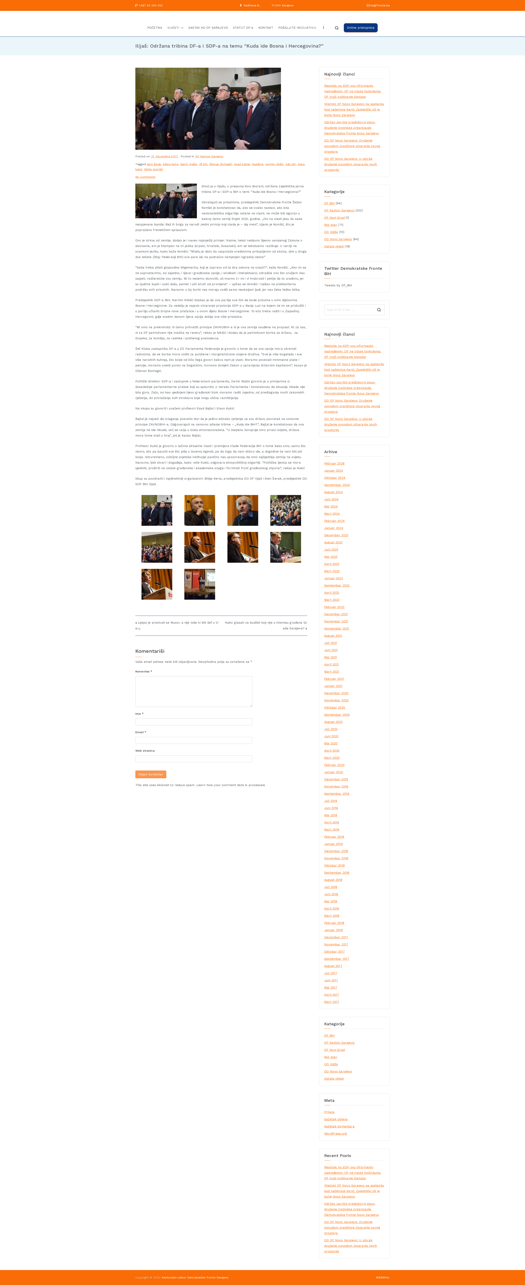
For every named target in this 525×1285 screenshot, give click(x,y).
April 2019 (331, 822)
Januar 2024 (333, 528)
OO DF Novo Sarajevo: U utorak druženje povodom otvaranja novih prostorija (350, 164)
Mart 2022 (331, 600)
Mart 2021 (331, 671)
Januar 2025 (333, 470)
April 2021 (331, 664)
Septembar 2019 (336, 794)
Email (140, 732)
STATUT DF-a (243, 28)
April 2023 (331, 564)
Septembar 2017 (336, 959)
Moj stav (330, 225)
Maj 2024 (331, 506)
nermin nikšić (274, 164)
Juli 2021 (330, 643)
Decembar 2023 (336, 535)
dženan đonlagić (220, 164)
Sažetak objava (336, 1119)
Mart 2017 (331, 1002)
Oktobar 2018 (334, 865)
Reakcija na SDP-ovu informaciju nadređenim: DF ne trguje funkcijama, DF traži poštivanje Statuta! (352, 91)
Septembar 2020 (337, 715)
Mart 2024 (332, 514)
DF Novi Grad (334, 218)
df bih (203, 164)
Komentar (143, 671)
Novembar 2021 (336, 621)
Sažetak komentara (339, 1126)
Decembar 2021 (336, 614)
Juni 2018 (331, 894)
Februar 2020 (334, 765)
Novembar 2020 (336, 700)
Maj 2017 (330, 987)
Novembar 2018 (336, 858)
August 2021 (333, 636)
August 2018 (333, 880)
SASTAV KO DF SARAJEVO (208, 28)
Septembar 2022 (336, 585)
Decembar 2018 (336, 851)
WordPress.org (335, 1133)
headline (258, 164)
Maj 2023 (330, 557)
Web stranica (145, 750)
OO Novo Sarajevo (338, 239)
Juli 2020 (331, 729)
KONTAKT (265, 28)
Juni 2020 (331, 736)
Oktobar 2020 (334, 707)
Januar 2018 (333, 930)
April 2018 (331, 908)
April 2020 (332, 750)
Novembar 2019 (336, 786)
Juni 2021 (331, 650)
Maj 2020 (331, 743)
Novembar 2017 (336, 944)
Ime (139, 713)
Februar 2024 (334, 521)
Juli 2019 (330, 801)
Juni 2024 (331, 499)
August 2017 (333, 966)
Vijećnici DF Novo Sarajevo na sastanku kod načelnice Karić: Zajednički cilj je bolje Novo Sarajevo (354, 109)
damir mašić (188, 164)
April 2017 (331, 995)
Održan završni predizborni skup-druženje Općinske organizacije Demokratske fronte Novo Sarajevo (351, 127)
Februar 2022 (334, 607)
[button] (181, 28)
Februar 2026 (334, 463)
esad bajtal (242, 164)
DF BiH (329, 203)
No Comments (145, 176)
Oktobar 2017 (334, 951)
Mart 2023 (331, 571)
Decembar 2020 (336, 693)
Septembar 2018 (336, 873)
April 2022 (331, 592)
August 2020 (333, 722)
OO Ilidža (331, 232)
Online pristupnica (361, 28)
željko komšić (153, 169)
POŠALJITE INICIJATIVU (297, 28)
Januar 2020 (333, 772)
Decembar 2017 (336, 937)
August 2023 (333, 542)
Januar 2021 (333, 686)
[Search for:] (354, 310)
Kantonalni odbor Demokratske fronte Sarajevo (195, 1277)
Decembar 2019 (336, 779)
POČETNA (154, 28)
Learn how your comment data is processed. (230, 785)
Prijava (329, 1112)
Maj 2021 (330, 657)
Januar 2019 (333, 844)
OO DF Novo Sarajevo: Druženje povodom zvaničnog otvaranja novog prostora (352, 146)
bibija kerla (170, 164)
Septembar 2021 (336, 628)
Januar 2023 (333, 578)
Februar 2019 (334, 837)
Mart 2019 (331, 829)
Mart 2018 (331, 916)
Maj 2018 (330, 901)
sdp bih (290, 164)
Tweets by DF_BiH (338, 285)
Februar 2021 (334, 679)
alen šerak (154, 164)
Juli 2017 (330, 973)
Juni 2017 (331, 980)
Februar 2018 (334, 923)
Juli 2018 (330, 887)
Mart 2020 (332, 758)
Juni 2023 (331, 549)
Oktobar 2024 (334, 478)
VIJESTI (173, 28)
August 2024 (333, 492)
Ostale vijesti (334, 246)
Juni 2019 (331, 808)
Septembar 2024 (337, 485)
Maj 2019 (330, 815)
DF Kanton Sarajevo (209, 156)
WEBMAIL (383, 1277)
